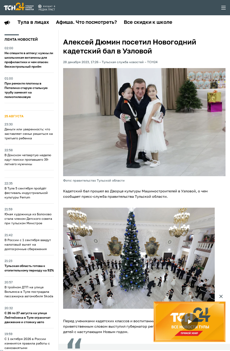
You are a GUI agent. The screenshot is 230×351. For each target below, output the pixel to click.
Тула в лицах (33, 22)
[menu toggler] (223, 7)
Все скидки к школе (148, 22)
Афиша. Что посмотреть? (86, 22)
